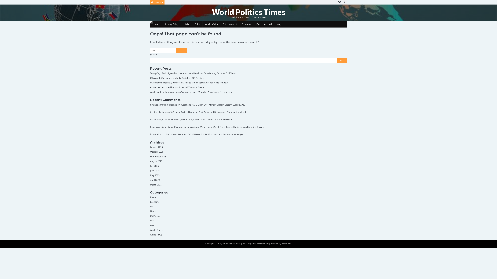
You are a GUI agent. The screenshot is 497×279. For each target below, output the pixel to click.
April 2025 (155, 180)
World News (156, 234)
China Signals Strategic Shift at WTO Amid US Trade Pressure (202, 119)
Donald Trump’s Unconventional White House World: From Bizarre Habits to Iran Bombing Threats (216, 127)
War (152, 225)
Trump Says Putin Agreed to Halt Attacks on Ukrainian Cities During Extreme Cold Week (193, 73)
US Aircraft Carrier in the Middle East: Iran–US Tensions (177, 78)
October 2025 (156, 151)
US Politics (155, 216)
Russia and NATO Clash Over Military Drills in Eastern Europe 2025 (213, 104)
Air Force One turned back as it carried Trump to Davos (177, 87)
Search (153, 54)
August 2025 (156, 161)
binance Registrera (159, 119)
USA (257, 24)
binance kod (156, 134)
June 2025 (155, 170)
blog (279, 24)
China (197, 24)
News (153, 211)
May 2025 (154, 175)
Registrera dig (157, 127)
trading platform (158, 112)
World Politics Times (248, 11)
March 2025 (156, 184)
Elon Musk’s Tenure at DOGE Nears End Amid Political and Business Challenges (204, 134)
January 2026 (156, 147)
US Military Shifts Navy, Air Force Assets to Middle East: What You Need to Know (189, 82)
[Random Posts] (339, 2)
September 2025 (158, 156)
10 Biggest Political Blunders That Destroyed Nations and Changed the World (208, 112)
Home (155, 24)
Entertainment (230, 24)
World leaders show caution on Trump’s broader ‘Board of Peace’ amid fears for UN (191, 92)
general (268, 24)
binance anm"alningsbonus (163, 104)
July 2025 (154, 166)
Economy (246, 24)
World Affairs (211, 24)
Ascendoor (264, 243)
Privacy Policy (171, 24)
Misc (187, 24)
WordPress (286, 243)
